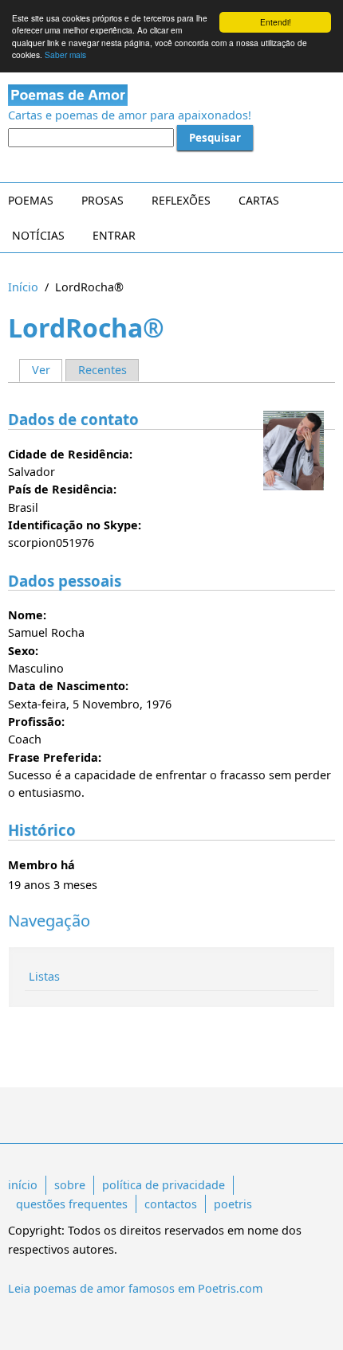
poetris (233, 1203)
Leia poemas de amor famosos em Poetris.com (135, 1288)
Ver (47, 369)
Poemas (30, 200)
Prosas (102, 200)
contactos (170, 1203)
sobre (69, 1184)
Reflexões (181, 200)
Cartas (259, 200)
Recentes (102, 369)
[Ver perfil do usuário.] (293, 450)
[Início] (171, 95)
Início (23, 287)
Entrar (114, 235)
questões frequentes (72, 1203)
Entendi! (275, 22)
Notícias (38, 235)
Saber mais (65, 54)
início (22, 1184)
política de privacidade (163, 1184)
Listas (44, 976)
